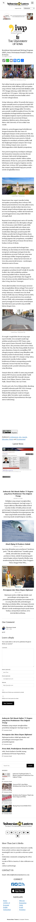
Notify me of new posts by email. (10, 698)
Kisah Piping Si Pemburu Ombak (18, 544)
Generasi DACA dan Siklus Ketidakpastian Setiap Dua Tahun (22, 785)
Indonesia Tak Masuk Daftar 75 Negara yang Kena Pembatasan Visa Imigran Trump (17, 720)
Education (5, 439)
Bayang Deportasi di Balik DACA (22, 806)
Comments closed (7, 730)
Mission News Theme (12, 919)
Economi (6, 905)
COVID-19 (6, 903)
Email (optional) (6, 676)
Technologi (7, 910)
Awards (24, 437)
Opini (21, 905)
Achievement (14, 437)
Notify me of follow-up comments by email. (13, 692)
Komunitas (22, 903)
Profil (21, 907)
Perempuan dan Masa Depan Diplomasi (17, 734)
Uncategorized (20, 439)
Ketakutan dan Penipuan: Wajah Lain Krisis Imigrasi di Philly (23, 796)
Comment (4, 647)
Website (4, 682)
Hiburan (22, 901)
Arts (20, 437)
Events (11, 439)
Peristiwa (22, 910)
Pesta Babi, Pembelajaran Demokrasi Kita (18, 748)
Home (5, 901)
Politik (5, 907)
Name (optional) (6, 669)
